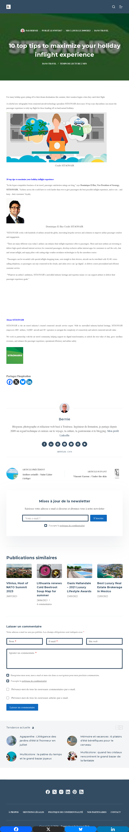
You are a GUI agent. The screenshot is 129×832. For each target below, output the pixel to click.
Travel (104, 30)
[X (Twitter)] (54, 792)
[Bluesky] (23, 382)
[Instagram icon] (71, 444)
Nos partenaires (96, 812)
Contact (116, 812)
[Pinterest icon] (77, 444)
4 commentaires (44, 604)
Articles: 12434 (64, 451)
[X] (16, 382)
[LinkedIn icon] (51, 444)
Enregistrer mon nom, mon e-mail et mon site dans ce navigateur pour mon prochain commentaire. (55, 675)
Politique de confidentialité (65, 812)
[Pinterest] (75, 792)
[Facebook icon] (44, 444)
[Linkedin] (29, 382)
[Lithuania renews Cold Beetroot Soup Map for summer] (49, 571)
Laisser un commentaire (22, 707)
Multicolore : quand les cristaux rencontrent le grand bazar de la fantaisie (101, 756)
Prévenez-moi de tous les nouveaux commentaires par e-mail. (43, 689)
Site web (93, 641)
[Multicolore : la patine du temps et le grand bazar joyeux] (11, 757)
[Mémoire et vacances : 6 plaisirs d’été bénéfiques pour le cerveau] (72, 741)
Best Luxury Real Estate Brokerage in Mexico (109, 587)
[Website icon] (57, 444)
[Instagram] (61, 792)
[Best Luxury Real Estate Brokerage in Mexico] (109, 571)
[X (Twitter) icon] (64, 444)
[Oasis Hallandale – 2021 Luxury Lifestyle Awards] (79, 571)
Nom (12, 641)
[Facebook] (10, 382)
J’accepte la (67, 525)
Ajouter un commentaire (23, 653)
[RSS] (81, 792)
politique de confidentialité (72, 525)
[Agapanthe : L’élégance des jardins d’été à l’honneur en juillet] (11, 741)
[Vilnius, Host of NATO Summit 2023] (19, 571)
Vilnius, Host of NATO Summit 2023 (17, 587)
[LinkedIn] (68, 792)
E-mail (53, 641)
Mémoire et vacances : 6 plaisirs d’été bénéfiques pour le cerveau (101, 740)
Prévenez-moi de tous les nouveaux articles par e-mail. (39, 697)
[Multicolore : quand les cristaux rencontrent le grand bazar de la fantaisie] (72, 757)
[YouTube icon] (84, 444)
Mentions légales (33, 812)
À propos (14, 812)
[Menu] (121, 6)
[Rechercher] (113, 6)
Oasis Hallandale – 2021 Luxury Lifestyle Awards (79, 587)
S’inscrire (98, 518)
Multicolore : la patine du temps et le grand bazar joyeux (41, 756)
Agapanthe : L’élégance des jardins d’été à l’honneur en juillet (38, 740)
